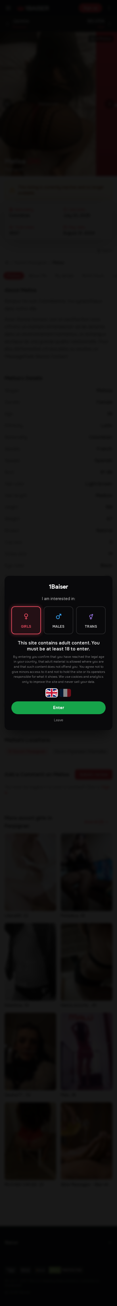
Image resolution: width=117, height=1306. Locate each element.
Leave (58, 720)
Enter (58, 707)
